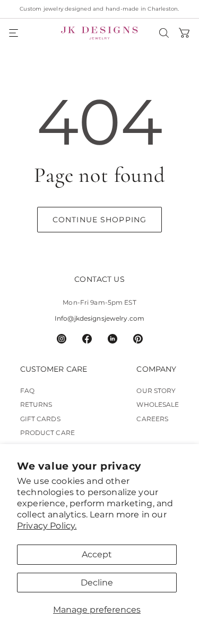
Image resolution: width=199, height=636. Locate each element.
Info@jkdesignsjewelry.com (99, 318)
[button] (14, 33)
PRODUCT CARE (47, 433)
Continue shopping (99, 219)
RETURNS (36, 404)
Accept (97, 554)
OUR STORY (156, 391)
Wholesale (157, 404)
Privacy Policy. (46, 526)
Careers (152, 419)
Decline (97, 583)
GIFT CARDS (40, 419)
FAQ (27, 391)
